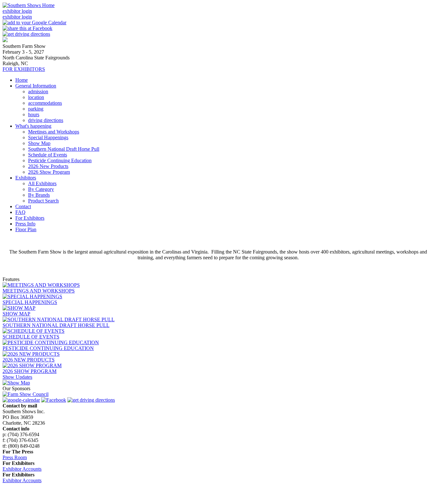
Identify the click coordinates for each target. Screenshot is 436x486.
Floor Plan (25, 229)
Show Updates (17, 377)
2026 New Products (48, 166)
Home (21, 80)
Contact (23, 206)
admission (38, 91)
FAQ (20, 212)
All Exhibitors (42, 183)
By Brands (39, 195)
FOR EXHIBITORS (24, 69)
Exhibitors (25, 177)
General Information (35, 85)
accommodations (45, 103)
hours (33, 114)
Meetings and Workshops (53, 131)
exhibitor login (17, 11)
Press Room (15, 457)
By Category (41, 189)
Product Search (43, 200)
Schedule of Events (47, 154)
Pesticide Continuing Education (60, 160)
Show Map (39, 143)
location (36, 97)
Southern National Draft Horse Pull (63, 149)
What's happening (33, 126)
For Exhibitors (29, 218)
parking (35, 108)
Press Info (25, 223)
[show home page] (5, 40)
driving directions (45, 120)
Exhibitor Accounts (22, 469)
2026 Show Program (49, 172)
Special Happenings (48, 137)
